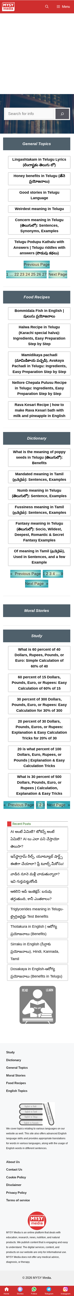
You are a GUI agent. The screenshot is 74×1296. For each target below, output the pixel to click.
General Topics (17, 1067)
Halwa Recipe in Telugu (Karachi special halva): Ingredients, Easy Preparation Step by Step (39, 335)
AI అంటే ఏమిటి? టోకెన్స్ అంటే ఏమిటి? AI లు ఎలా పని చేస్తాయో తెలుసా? (34, 839)
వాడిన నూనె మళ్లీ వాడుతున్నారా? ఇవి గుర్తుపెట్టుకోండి (35, 877)
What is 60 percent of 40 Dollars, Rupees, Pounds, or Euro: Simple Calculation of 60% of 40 (39, 657)
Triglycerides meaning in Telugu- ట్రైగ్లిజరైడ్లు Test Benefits (37, 913)
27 (44, 274)
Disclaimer (13, 1185)
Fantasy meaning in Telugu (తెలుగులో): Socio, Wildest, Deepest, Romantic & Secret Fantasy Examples (39, 531)
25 (33, 274)
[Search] (62, 114)
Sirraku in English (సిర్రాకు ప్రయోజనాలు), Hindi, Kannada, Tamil (34, 951)
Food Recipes (16, 1083)
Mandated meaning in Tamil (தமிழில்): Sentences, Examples (39, 477)
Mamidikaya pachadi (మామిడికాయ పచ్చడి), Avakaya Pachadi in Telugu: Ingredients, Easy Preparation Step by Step (39, 363)
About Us (13, 1162)
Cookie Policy (16, 1177)
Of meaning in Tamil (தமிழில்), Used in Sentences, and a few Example (39, 556)
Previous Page (37, 264)
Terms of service (18, 1200)
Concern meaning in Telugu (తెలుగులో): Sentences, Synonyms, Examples (39, 225)
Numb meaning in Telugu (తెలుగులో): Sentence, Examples (39, 493)
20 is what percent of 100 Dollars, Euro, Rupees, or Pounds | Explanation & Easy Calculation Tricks (39, 757)
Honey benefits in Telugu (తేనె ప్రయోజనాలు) (39, 178)
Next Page (58, 274)
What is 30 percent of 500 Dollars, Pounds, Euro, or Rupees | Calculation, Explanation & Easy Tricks (39, 785)
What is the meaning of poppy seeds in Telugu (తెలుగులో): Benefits (39, 457)
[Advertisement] (37, 52)
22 (16, 274)
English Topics (16, 1091)
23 (22, 274)
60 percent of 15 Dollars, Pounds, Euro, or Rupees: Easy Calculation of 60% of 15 (39, 682)
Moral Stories (15, 1075)
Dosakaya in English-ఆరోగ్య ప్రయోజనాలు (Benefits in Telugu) (36, 972)
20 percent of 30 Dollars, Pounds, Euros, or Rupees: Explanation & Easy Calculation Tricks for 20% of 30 (39, 729)
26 (39, 274)
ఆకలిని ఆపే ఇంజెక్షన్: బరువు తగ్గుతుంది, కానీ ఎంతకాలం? (31, 895)
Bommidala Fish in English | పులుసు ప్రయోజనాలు (39, 313)
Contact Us (14, 1169)
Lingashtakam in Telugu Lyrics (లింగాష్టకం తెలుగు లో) (39, 162)
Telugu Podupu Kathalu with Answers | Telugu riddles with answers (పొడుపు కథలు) (39, 247)
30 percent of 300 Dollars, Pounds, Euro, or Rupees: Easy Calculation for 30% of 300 (39, 705)
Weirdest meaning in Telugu (39, 209)
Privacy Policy (16, 1192)
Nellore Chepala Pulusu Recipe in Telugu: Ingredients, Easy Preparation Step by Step (39, 388)
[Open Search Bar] (47, 6)
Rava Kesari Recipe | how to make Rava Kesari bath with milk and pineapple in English (39, 410)
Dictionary (13, 1060)
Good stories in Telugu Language (39, 195)
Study (10, 1052)
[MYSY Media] (8, 6)
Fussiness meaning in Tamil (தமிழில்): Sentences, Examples (39, 510)
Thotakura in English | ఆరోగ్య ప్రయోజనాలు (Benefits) (33, 930)
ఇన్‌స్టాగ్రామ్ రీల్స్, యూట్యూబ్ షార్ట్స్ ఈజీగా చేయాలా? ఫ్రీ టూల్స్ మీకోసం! (37, 860)
